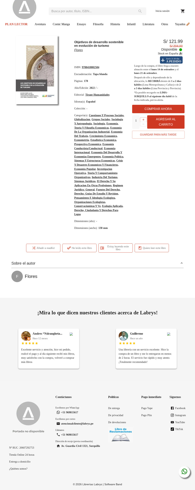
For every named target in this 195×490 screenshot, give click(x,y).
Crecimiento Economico (103, 135)
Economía (112, 123)
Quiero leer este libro (154, 248)
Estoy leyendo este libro (118, 248)
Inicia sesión (162, 11)
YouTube (180, 422)
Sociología (99, 123)
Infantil (131, 24)
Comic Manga (61, 24)
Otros (164, 24)
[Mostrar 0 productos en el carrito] (183, 11)
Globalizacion (82, 119)
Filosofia (98, 24)
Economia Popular (85, 168)
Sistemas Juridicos (84, 181)
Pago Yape (147, 408)
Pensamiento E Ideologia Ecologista (94, 197)
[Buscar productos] (140, 11)
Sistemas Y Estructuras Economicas (94, 160)
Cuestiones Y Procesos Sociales (106, 115)
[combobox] (91, 11)
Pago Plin (146, 415)
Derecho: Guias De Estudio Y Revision (96, 193)
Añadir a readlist (46, 248)
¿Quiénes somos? (18, 468)
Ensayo (81, 24)
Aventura (40, 24)
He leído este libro (82, 248)
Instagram (180, 415)
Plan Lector (16, 24)
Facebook (180, 408)
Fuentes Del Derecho (108, 189)
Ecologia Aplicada (112, 205)
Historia (115, 24)
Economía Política (112, 156)
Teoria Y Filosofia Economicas (91, 127)
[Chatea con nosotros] (184, 472)
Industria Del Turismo (104, 177)
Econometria (81, 139)
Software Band (113, 484)
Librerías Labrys (92, 484)
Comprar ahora (158, 109)
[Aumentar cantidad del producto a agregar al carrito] (143, 119)
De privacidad (115, 415)
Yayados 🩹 (182, 24)
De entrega (114, 408)
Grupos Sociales (101, 119)
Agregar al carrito (166, 122)
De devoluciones (117, 422)
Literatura (148, 24)
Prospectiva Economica (87, 144)
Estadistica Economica (103, 139)
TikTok (179, 429)
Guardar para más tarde (158, 134)
